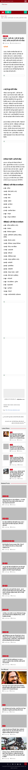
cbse (11, 410)
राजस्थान (11, 444)
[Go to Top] (25, 763)
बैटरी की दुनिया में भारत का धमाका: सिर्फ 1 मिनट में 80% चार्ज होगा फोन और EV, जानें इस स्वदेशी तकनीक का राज (13, 546)
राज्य (7, 36)
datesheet (15, 410)
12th (9, 410)
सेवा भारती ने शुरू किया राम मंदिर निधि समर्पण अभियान (14, 417)
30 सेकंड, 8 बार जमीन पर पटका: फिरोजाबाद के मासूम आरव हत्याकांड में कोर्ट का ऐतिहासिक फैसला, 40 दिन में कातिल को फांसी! (14, 614)
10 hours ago (14, 464)
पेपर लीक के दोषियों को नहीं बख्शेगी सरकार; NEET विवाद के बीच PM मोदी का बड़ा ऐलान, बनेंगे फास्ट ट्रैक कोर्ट (13, 523)
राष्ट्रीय (7, 518)
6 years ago (6, 43)
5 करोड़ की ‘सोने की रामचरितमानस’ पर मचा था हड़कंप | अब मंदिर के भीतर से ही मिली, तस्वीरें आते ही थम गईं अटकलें (14, 661)
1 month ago (6, 504)
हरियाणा (11, 432)
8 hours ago (13, 440)
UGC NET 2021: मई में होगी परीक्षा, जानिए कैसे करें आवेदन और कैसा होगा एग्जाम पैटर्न (14, 422)
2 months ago (7, 595)
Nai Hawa (20, 440)
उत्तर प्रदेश (4, 496)
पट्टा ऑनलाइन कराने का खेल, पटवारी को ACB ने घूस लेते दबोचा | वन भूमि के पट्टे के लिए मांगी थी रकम (17, 448)
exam (18, 410)
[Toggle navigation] (8, 12)
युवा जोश (4, 36)
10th (6, 410)
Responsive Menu (25, 1)
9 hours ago (13, 451)
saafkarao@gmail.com (16, 43)
